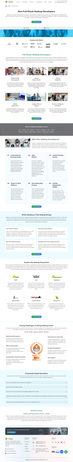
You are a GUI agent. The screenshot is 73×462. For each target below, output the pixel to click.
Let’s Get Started (36, 21)
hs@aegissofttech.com (40, 443)
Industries (31, 1)
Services (18, 1)
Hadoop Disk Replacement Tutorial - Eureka (36, 413)
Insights (27, 448)
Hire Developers (39, 1)
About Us (27, 441)
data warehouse (53, 306)
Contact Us (27, 451)
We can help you (36, 118)
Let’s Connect (11, 432)
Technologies (24, 1)
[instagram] (64, 442)
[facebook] (53, 442)
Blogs (26, 446)
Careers (26, 444)
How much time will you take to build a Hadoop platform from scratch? (22, 391)
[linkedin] (59, 442)
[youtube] (61, 442)
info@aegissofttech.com (61, 2)
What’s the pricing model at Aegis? (14, 387)
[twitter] (56, 442)
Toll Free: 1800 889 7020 (41, 445)
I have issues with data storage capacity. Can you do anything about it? (23, 402)
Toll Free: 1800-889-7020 (62, 1)
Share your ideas (36, 254)
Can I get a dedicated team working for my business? (18, 382)
